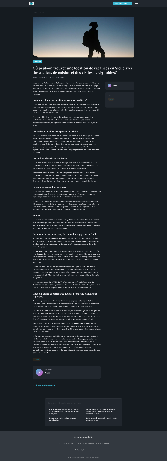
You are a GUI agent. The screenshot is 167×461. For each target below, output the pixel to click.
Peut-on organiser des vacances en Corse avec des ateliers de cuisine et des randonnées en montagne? (64, 412)
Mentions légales (80, 450)
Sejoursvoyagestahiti (83, 436)
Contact (89, 450)
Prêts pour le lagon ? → (122, 3)
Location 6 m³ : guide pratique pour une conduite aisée (62, 419)
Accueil (35, 13)
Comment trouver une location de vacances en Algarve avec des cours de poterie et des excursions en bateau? (101, 412)
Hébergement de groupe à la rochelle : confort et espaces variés (101, 419)
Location (41, 13)
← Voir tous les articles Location (44, 385)
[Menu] (136, 3)
